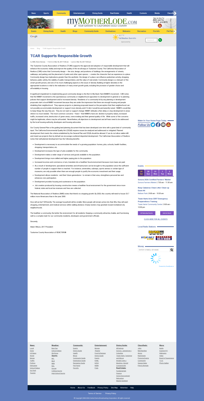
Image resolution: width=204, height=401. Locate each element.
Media (157, 13)
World (32, 356)
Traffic (32, 361)
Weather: (55, 345)
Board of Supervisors (166, 358)
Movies (97, 348)
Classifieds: (142, 345)
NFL (53, 358)
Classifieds (171, 13)
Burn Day (55, 348)
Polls (96, 368)
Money (32, 358)
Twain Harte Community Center (150, 204)
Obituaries (33, 366)
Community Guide (91, 31)
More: (161, 345)
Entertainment (79, 13)
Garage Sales (142, 363)
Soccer (54, 368)
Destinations (111, 31)
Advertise (124, 388)
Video (161, 356)
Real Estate (114, 13)
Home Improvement (123, 376)
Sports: (55, 356)
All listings (119, 348)
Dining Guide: (121, 345)
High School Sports (58, 373)
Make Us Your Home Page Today (152, 120)
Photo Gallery (164, 363)
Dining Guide (97, 13)
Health (129, 13)
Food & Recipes (100, 353)
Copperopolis (121, 366)
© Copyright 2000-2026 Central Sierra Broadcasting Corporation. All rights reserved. (102, 398)
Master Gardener (122, 381)
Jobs (139, 348)
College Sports (57, 371)
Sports (46, 13)
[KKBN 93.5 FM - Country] (163, 237)
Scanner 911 (163, 351)
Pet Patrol (171, 31)
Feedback (91, 388)
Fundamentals (121, 371)
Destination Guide (79, 361)
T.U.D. (161, 361)
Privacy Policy (103, 388)
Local (32, 348)
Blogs (75, 31)
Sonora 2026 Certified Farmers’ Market (154, 180)
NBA (53, 363)
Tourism (33, 373)
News (34, 13)
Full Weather (123, 38)
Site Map (114, 388)
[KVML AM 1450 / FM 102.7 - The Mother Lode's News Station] (156, 232)
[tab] (141, 173)
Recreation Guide (79, 363)
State (32, 351)
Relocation (120, 378)
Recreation (141, 31)
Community (61, 13)
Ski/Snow (55, 353)
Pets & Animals (143, 366)
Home (72, 388)
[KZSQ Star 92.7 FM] (146, 237)
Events (33, 31)
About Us (81, 388)
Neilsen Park (142, 193)
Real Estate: (121, 368)
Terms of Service (94, 393)
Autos (140, 353)
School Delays (35, 368)
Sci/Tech (33, 370)
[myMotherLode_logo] (102, 22)
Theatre (97, 351)
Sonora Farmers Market (147, 182)
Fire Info (156, 31)
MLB (53, 361)
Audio (161, 348)
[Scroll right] (174, 13)
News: (32, 345)
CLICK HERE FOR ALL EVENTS (156, 219)
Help (132, 388)
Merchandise (142, 351)
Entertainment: (101, 345)
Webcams (126, 31)
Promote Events (143, 358)
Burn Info (132, 38)
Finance (119, 373)
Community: (78, 345)
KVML (97, 361)
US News (33, 353)
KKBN (97, 366)
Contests (143, 13)
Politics (32, 363)
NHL (53, 366)
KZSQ (97, 363)
